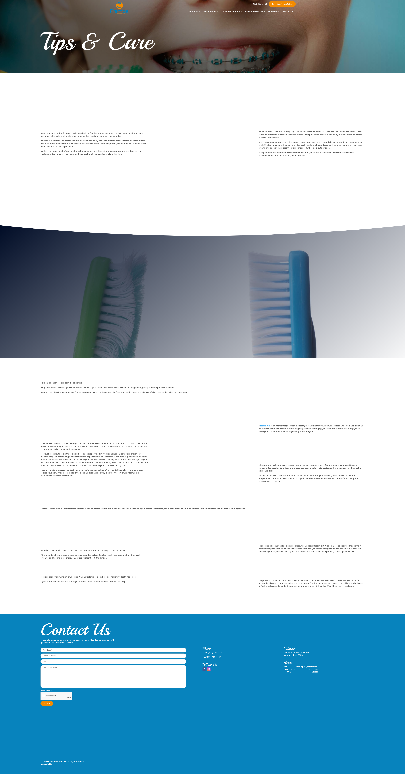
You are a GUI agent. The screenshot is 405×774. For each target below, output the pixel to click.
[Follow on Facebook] (204, 669)
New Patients (209, 12)
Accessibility (46, 764)
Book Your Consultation (282, 4)
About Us (193, 12)
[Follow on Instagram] (209, 669)
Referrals (272, 12)
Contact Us (287, 12)
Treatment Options (230, 12)
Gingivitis (267, 312)
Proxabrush (265, 426)
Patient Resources (254, 12)
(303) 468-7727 (213, 657)
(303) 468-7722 (259, 4)
